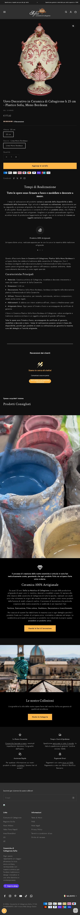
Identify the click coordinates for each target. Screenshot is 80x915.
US (4, 837)
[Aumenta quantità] (16, 156)
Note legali (35, 825)
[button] (4, 910)
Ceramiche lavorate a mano (15, 743)
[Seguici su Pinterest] (15, 896)
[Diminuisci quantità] (6, 156)
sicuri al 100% (67, 762)
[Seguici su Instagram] (10, 896)
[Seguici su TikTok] (26, 896)
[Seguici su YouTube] (20, 896)
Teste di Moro (36, 817)
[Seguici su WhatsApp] (31, 896)
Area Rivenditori (9, 833)
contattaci (20, 765)
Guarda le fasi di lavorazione (40, 628)
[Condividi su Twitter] (17, 178)
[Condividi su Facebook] (14, 178)
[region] (40, 236)
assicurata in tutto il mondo (63, 743)
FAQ (33, 821)
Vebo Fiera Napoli (10, 829)
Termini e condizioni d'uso (41, 833)
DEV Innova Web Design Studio (25, 906)
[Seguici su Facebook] (4, 896)
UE (4, 841)
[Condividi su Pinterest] (21, 178)
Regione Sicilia (9, 821)
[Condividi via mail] (24, 178)
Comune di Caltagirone (12, 817)
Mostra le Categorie (40, 717)
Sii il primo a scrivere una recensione (40, 381)
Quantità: (7, 152)
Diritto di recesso (38, 837)
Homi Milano (8, 825)
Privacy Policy (36, 829)
